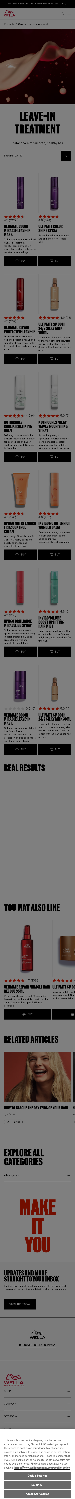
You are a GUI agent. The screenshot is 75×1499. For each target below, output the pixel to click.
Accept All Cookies (37, 1493)
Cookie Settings (37, 1475)
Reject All (37, 1484)
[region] (37, 1464)
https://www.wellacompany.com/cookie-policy (42, 1467)
